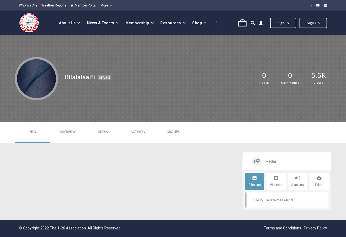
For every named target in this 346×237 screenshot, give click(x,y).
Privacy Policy (315, 228)
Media (103, 131)
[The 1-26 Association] (29, 23)
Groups (173, 131)
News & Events (100, 23)
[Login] (261, 23)
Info (32, 131)
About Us (67, 23)
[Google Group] (325, 5)
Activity (138, 131)
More (104, 5)
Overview (67, 131)
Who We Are (28, 5)
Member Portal (86, 5)
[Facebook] (311, 5)
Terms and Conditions (282, 228)
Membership (137, 23)
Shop (197, 23)
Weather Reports (53, 5)
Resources (170, 23)
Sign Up (313, 23)
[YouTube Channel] (318, 5)
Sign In (283, 23)
